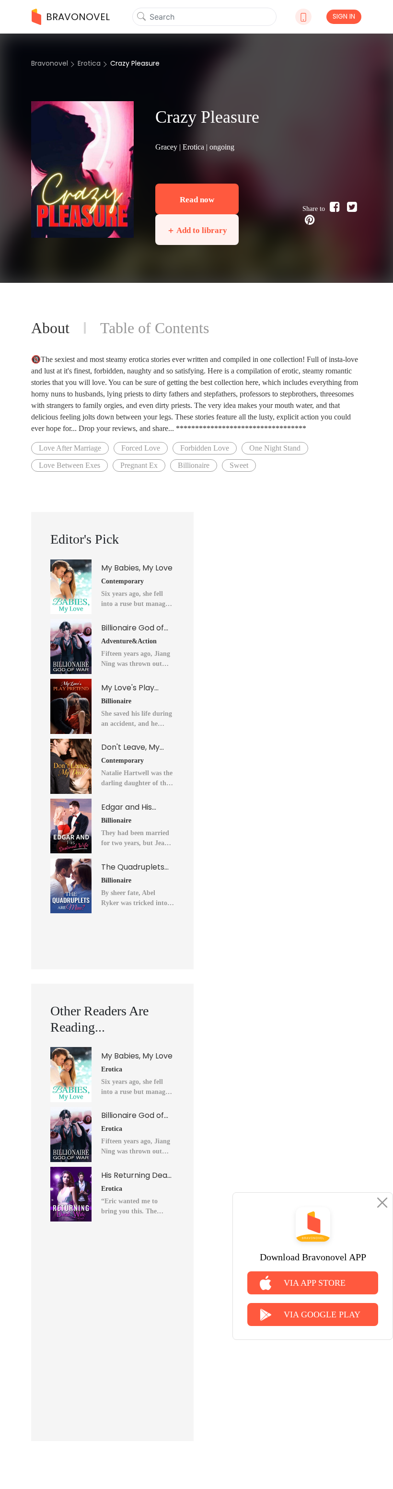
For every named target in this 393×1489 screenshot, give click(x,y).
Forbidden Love (204, 448)
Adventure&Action (129, 641)
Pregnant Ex (139, 465)
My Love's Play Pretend (127, 688)
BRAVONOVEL (78, 16)
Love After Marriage (70, 448)
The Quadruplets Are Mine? (132, 867)
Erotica (89, 63)
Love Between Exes (69, 465)
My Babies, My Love (137, 567)
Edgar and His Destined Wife (127, 807)
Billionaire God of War (132, 628)
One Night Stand (275, 448)
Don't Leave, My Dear (130, 747)
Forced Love (140, 448)
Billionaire (193, 465)
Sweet (239, 465)
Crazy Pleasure (135, 63)
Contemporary (122, 581)
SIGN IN (344, 16)
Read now (197, 199)
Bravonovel (49, 63)
